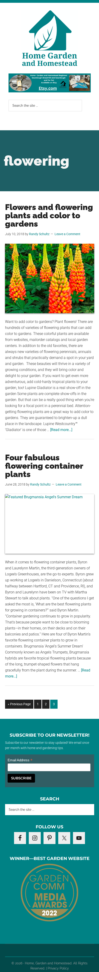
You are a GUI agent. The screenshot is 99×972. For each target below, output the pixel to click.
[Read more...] (61, 430)
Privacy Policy (58, 968)
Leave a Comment (67, 234)
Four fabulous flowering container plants (44, 466)
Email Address (20, 760)
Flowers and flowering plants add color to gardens (49, 215)
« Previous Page (19, 705)
